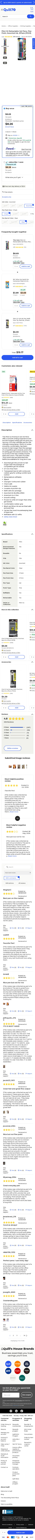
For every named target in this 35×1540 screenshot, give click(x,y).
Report (29, 928)
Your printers (28, 1434)
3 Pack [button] (6, 214)
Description (7, 422)
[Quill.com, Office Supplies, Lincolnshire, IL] (7, 1512)
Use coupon (26, 1395)
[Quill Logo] (10, 9)
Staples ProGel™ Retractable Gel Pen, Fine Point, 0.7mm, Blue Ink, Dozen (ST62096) (13, 394)
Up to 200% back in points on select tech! (17, 2)
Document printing (15, 1456)
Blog (2, 1494)
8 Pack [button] (15, 214)
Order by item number (28, 1438)
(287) (28, 727)
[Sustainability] (5, 523)
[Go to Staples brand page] (17, 1371)
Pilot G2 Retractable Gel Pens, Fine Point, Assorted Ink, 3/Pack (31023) (22, 241)
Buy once (10, 108)
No (21, 928)
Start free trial (26, 149)
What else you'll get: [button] (13, 177)
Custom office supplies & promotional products (17, 1450)
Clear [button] (23, 222)
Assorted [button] (29, 206)
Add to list (7, 197)
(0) (28, 735)
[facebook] (21, 1411)
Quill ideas (15, 1479)
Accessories (28, 422)
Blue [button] (13, 205)
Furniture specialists (15, 1468)
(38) (28, 730)
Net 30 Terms (17, 1444)
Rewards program (15, 1430)
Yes (13, 928)
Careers (3, 1501)
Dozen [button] (24, 214)
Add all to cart (17, 357)
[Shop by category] (2, 9)
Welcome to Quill (6, 1491)
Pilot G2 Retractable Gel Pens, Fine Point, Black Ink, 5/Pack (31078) (13, 639)
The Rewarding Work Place (10, 1497)
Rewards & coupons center (27, 1444)
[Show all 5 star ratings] (17, 727)
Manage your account (5, 1433)
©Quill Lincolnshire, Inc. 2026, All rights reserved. (15, 1518)
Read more (14, 812)
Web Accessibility (6, 1504)
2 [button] (13, 1335)
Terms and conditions (18, 1400)
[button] (34, 2)
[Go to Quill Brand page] (8, 1364)
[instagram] (10, 1411)
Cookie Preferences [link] (21, 1527)
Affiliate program (15, 1482)
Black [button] (5, 205)
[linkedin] (16, 1411)
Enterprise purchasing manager (16, 1462)
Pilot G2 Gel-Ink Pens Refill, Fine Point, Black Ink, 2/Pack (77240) (12, 690)
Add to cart (20, 1532)
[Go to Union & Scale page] (13, 1378)
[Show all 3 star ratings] (17, 732)
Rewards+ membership (16, 1425)
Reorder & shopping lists (28, 1425)
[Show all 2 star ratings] (17, 735)
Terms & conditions (7, 1524)
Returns (3, 1429)
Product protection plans (15, 1473)
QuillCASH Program (15, 1435)
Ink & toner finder (27, 1430)
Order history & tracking (6, 1425)
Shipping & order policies (5, 1449)
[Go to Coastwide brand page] (17, 1364)
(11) (28, 733)
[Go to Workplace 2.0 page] (22, 1378)
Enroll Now (9, 127)
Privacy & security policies (4, 1462)
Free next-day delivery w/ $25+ (15, 186)
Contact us (4, 1467)
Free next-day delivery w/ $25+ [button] (12, 409)
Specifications (17, 422)
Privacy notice (20, 1524)
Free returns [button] (8, 192)
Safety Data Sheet (10, 517)
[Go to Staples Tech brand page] (26, 1371)
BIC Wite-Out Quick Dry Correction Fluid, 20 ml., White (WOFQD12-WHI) (21, 280)
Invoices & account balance (4, 1439)
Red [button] (20, 205)
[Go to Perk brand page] (8, 1371)
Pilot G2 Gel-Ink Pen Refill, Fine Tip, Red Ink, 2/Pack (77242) (21, 319)
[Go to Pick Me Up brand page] (26, 1364)
